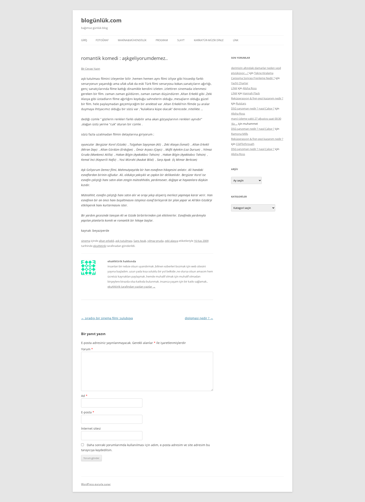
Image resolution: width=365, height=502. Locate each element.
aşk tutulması (123, 241)
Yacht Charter (239, 83)
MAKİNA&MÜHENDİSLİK (132, 40)
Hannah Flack (251, 93)
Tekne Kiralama (263, 73)
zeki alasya (171, 241)
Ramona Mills (239, 134)
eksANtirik (99, 246)
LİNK (235, 40)
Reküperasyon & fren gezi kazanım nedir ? (257, 98)
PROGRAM (162, 40)
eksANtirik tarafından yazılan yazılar (131, 286)
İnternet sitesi (91, 428)
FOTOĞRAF (102, 40)
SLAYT (181, 40)
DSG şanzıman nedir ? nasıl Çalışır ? (252, 108)
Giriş (84, 40)
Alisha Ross (250, 88)
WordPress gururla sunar (96, 484)
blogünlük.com (101, 20)
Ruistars (241, 103)
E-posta (87, 412)
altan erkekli (106, 241)
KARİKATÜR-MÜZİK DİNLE (209, 40)
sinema (85, 241)
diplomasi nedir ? (199, 318)
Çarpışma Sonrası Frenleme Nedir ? (253, 78)
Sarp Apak (139, 241)
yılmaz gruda (155, 241)
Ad (84, 396)
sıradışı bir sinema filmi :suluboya (107, 318)
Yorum (87, 349)
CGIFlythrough (245, 144)
